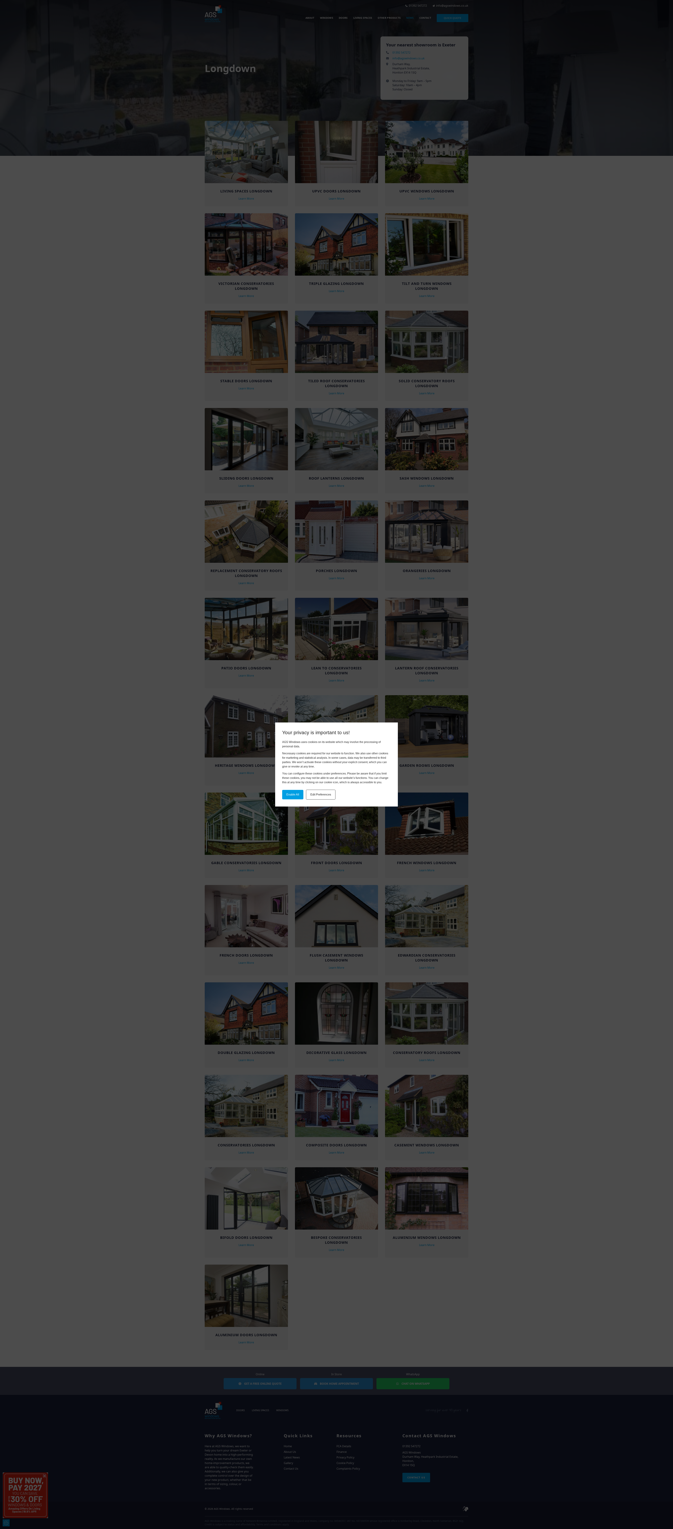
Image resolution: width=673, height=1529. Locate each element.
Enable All (292, 794)
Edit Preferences (320, 794)
